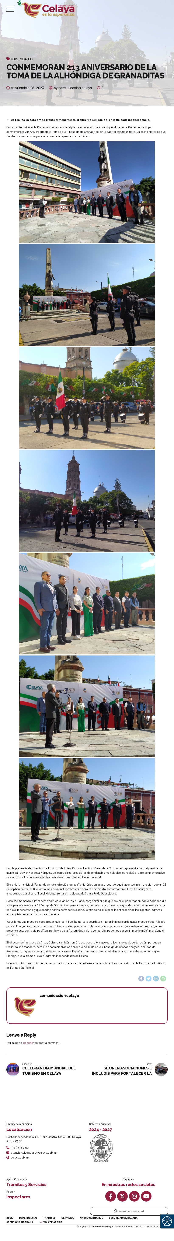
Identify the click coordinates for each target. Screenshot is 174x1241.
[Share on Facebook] (141, 979)
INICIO (9, 1217)
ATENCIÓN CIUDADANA (19, 1222)
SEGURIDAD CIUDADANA (123, 1217)
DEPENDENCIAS (28, 1217)
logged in (28, 1042)
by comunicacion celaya (73, 87)
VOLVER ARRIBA (52, 1222)
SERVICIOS (67, 1217)
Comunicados (22, 58)
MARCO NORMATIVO (91, 1217)
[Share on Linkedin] (156, 979)
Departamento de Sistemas (155, 1226)
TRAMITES (49, 1217)
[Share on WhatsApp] (163, 979)
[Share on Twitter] (149, 979)
